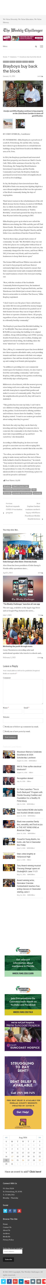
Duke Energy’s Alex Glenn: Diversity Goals (20, 562)
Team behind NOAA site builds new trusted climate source (30, 811)
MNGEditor (33, 761)
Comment (7, 678)
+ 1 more (31, 61)
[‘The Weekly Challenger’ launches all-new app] (23, 577)
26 (23, 1160)
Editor (31, 772)
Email (26, 708)
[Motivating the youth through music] (23, 619)
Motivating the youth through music (18, 646)
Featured (25, 61)
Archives (6, 1233)
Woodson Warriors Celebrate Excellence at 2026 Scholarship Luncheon (29, 754)
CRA (34, 490)
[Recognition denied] (9, 778)
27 (12, 1145)
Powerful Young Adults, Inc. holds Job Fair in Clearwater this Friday (29, 842)
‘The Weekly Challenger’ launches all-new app (21, 604)
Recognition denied (25, 778)
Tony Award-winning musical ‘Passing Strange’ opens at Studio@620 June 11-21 (29, 868)
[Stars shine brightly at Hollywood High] (9, 854)
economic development (22, 493)
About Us (6, 1230)
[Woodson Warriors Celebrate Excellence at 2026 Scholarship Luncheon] (9, 752)
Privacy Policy (8, 1240)
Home (5, 1224)
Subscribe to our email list (13, 1248)
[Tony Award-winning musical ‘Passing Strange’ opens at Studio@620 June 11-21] (9, 866)
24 (12, 1160)
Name (6, 708)
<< (6, 1137)
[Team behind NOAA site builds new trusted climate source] (9, 810)
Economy (18, 61)
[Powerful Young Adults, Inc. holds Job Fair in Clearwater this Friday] (9, 839)
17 (12, 1156)
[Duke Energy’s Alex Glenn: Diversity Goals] (23, 535)
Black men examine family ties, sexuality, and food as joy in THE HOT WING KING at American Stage (30, 826)
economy (37, 493)
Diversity (12, 61)
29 (40, 1160)
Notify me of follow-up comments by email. (22, 727)
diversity (7, 493)
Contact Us (7, 1227)
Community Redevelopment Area (17, 490)
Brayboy (7, 486)
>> (40, 1137)
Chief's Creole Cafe (20, 486)
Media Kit (6, 1237)
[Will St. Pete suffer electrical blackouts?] (9, 766)
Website (6, 717)
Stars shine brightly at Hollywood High (26, 855)
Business (5, 61)
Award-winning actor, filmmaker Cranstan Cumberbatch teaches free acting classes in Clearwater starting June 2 (29, 886)
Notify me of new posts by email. (17, 731)
